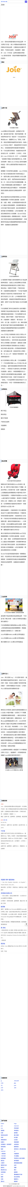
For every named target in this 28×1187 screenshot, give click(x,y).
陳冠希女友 (4, 1169)
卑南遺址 (16, 1130)
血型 (15, 1165)
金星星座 (16, 1144)
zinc (2, 1128)
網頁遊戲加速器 (18, 1163)
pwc (2, 1126)
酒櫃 (15, 1167)
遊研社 (2, 1167)
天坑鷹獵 (16, 1156)
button (2, 1123)
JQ (1, 1085)
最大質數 (16, 1135)
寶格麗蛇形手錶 (18, 1174)
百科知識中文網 (15, 1184)
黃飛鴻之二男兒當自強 (20, 1149)
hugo (15, 1123)
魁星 (2, 1149)
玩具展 (16, 1139)
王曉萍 (2, 1163)
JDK (15, 1087)
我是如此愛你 (4, 1135)
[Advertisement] (14, 20)
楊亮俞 (2, 1160)
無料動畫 (16, 1160)
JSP (2, 1087)
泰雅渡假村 (4, 1139)
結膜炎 (2, 1142)
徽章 (2, 1176)
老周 (2, 1179)
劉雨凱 (2, 1130)
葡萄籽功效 (4, 1165)
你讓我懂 (16, 1153)
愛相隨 (16, 1132)
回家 (2, 1132)
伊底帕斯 (16, 1128)
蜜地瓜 (2, 1181)
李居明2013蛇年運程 (19, 1158)
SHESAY (3, 1151)
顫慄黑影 (16, 1146)
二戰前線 (3, 1153)
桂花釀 (16, 1137)
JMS (2, 1090)
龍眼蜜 (16, 1172)
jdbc (15, 1083)
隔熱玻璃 (3, 1146)
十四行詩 (3, 1156)
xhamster (16, 1126)
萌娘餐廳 (16, 1142)
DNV (2, 1174)
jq (1, 1080)
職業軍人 (16, 1179)
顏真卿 (16, 1181)
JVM (2, 1083)
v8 (14, 1151)
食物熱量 (3, 1172)
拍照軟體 (3, 1158)
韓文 (15, 1169)
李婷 (2, 1137)
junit (15, 1085)
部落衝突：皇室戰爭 (6, 1144)
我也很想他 (17, 1176)
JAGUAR (16, 1080)
